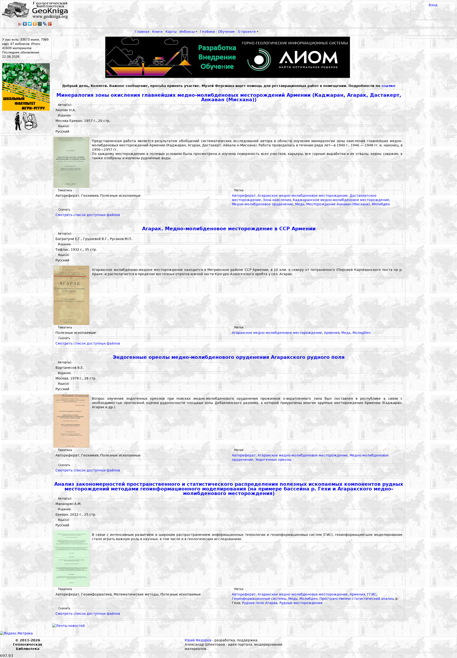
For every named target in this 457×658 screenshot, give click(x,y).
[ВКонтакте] (24, 24)
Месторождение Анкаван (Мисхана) (338, 204)
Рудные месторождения (300, 603)
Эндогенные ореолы (273, 459)
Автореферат (244, 195)
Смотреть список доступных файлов (87, 215)
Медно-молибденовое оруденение (262, 204)
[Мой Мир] (39, 24)
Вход (433, 5)
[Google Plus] (49, 24)
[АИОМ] (228, 57)
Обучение (226, 32)
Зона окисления (277, 200)
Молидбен (362, 333)
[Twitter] (29, 24)
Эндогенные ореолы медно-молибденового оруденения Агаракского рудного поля (229, 357)
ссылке (389, 86)
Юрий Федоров (198, 640)
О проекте (247, 32)
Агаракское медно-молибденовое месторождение (303, 195)
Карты (171, 32)
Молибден (381, 204)
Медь (299, 204)
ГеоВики (207, 32)
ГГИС (371, 594)
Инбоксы (187, 32)
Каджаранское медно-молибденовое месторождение (341, 200)
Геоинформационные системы (259, 598)
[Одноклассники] (34, 24)
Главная (142, 32)
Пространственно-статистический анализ (356, 598)
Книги (157, 32)
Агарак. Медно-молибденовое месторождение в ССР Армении (229, 228)
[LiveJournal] (44, 24)
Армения (331, 333)
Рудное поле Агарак (260, 603)
